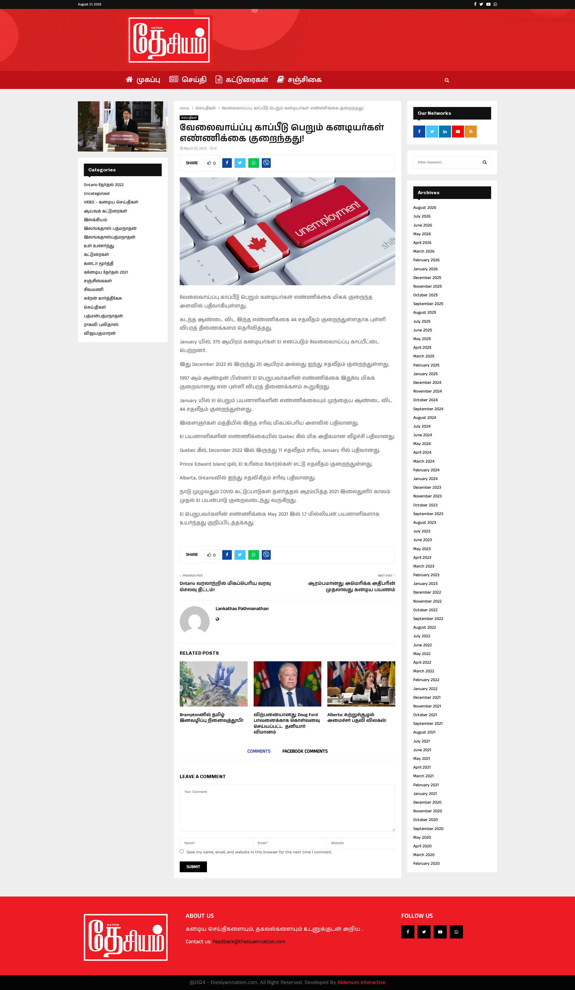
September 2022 (428, 619)
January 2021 (425, 794)
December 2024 (427, 383)
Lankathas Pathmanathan (242, 609)
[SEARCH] (484, 162)
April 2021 (422, 767)
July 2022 (421, 636)
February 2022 (426, 680)
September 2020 (428, 829)
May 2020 (422, 837)
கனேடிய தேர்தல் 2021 (106, 272)
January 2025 (425, 374)
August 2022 (424, 627)
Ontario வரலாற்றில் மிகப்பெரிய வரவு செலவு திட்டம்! (225, 586)
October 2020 (425, 820)
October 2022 (425, 610)
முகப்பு (147, 79)
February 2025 (426, 365)
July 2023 (421, 531)
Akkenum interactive (361, 982)
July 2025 (421, 322)
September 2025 (428, 304)
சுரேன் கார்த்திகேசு (103, 298)
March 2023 (423, 566)
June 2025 (422, 330)
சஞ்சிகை (304, 79)
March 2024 (423, 461)
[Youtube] (440, 931)
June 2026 (422, 225)
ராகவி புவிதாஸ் (101, 325)
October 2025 (425, 295)
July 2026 (422, 216)
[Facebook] (407, 931)
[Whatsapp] (456, 931)
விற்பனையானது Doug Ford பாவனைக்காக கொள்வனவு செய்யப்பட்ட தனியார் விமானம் (287, 724)
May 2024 (422, 444)
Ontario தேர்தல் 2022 (104, 185)
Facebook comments (305, 751)
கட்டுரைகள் (246, 79)
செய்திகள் (189, 118)
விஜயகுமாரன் (100, 333)
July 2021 (421, 741)
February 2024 (426, 470)
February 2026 (426, 260)
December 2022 (427, 592)
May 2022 (422, 654)
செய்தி (193, 79)
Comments (258, 751)
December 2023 (427, 488)
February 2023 (426, 575)
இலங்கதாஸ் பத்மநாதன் (110, 229)
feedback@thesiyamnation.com (249, 942)
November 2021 (427, 706)
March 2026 (424, 251)
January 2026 (425, 269)
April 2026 (422, 243)
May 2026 (422, 234)
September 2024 (428, 409)
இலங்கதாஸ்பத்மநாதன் (109, 237)
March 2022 (423, 671)
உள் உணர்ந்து (99, 246)
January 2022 (425, 689)
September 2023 (428, 514)
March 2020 (424, 855)
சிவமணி (93, 290)
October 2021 (425, 715)
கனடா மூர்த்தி (99, 264)
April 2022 (422, 662)
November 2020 (427, 811)
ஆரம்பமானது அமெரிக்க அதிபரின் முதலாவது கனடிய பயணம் (351, 586)
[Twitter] (424, 931)
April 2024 (422, 452)
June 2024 (422, 435)
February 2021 (426, 785)
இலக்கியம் (95, 220)
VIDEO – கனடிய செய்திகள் (111, 202)
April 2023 (422, 558)
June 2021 (422, 750)
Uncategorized (97, 194)
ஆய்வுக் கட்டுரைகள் (105, 211)
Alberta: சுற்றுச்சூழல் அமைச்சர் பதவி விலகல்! (356, 718)
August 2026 (424, 208)
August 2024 (424, 418)
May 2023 (422, 549)
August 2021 (424, 732)
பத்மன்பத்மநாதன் (103, 316)
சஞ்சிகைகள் (98, 281)
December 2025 (427, 278)
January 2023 (425, 584)
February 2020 (426, 864)
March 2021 (423, 776)
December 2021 (427, 698)
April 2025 (422, 348)
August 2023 (424, 523)
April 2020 (422, 846)
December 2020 (427, 802)
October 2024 (425, 400)
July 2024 (421, 426)
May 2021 (421, 759)
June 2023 (422, 540)
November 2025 (427, 286)
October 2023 (425, 505)
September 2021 (428, 724)
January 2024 (425, 479)
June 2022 (422, 645)
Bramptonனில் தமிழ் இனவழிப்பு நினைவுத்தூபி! (211, 718)
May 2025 (422, 339)
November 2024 (427, 391)
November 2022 (427, 601)
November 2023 (427, 496)
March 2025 (423, 356)
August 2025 (424, 313)
